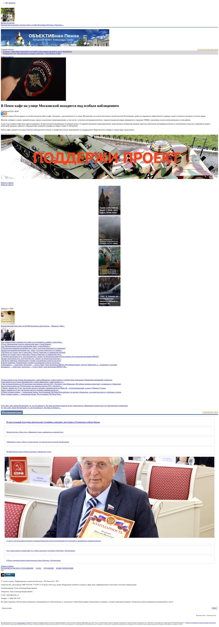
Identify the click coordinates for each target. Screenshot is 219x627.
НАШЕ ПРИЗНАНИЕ (64, 568)
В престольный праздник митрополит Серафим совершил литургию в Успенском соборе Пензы (53, 422)
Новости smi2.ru (7, 57)
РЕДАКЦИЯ (49, 568)
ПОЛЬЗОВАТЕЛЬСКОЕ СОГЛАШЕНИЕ (17, 568)
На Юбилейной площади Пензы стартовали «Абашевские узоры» (28, 452)
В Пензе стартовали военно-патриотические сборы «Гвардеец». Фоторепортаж (33, 560)
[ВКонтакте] (2, 113)
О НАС (38, 568)
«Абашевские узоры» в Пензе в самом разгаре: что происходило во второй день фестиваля (37, 442)
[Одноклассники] (5, 113)
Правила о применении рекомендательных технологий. (200, 622)
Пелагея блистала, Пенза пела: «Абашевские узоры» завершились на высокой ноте (34, 432)
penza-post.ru (21, 622)
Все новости (10, 3)
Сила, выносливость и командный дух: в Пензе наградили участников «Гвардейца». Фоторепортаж (40, 551)
